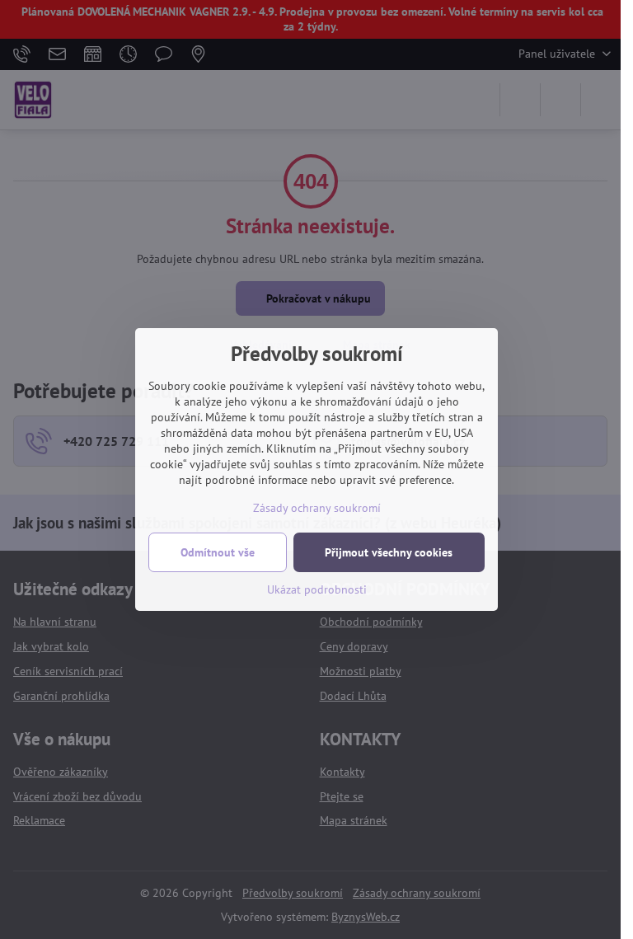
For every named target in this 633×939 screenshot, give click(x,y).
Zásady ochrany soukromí (317, 507)
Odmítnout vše (218, 552)
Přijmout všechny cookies (388, 552)
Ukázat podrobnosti (317, 589)
